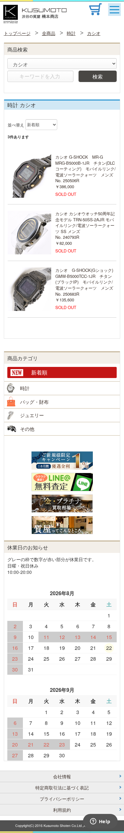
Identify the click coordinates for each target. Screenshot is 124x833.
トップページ (17, 33)
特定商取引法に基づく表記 (62, 787)
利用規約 (62, 810)
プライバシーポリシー (62, 798)
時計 (71, 33)
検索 (98, 76)
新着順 (39, 372)
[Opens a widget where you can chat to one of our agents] (100, 822)
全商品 (48, 33)
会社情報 (62, 776)
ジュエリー (32, 415)
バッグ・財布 (34, 401)
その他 (27, 428)
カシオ (93, 33)
